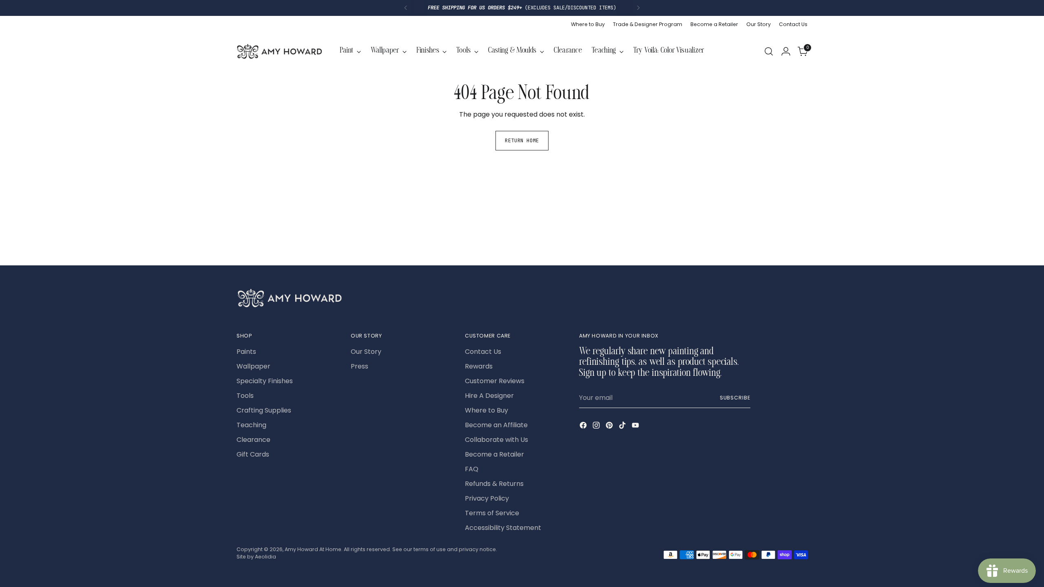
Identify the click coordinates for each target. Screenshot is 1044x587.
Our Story (366, 351)
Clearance (253, 439)
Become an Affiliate (496, 425)
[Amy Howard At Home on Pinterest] (610, 426)
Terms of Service (492, 513)
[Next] (638, 8)
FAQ (471, 469)
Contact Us (483, 351)
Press (359, 366)
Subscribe (735, 397)
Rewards (479, 366)
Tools (245, 395)
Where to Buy (486, 410)
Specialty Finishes (265, 381)
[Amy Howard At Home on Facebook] (584, 426)
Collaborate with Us (496, 439)
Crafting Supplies (264, 410)
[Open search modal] (769, 51)
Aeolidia (265, 556)
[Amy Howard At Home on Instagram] (597, 426)
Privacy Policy (487, 498)
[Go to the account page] (786, 51)
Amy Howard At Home (313, 549)
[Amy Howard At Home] (279, 51)
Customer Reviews (494, 381)
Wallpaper (253, 366)
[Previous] (406, 8)
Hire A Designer (489, 395)
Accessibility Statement (503, 527)
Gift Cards (253, 454)
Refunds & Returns (494, 483)
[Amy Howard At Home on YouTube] (636, 426)
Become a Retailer (494, 454)
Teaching (251, 425)
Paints (246, 351)
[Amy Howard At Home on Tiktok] (623, 426)
